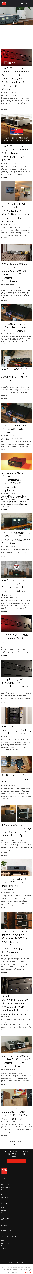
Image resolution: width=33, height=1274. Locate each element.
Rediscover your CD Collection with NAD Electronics (16, 327)
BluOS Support (5, 1243)
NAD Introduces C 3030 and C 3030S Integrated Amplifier (16, 538)
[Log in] (21, 3)
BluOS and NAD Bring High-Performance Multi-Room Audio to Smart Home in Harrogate (15, 212)
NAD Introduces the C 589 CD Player (14, 429)
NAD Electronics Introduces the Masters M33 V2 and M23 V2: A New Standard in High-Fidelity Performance (14, 942)
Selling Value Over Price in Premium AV (15, 779)
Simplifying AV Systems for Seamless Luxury (14, 682)
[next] (23, 1145)
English (3, 1272)
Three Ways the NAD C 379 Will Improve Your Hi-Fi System (16, 884)
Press (2, 1228)
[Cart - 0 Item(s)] (25, 4)
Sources (3, 1192)
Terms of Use (22, 1262)
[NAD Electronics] (4, 3)
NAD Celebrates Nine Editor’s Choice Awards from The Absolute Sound (16, 587)
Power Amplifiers (5, 1182)
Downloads (4, 1246)
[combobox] (4, 1272)
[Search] (18, 3)
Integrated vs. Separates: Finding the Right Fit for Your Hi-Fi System (16, 830)
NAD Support (5, 1240)
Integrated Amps (5, 1187)
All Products (4, 1197)
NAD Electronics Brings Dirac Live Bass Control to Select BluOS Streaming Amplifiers (15, 272)
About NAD (4, 1223)
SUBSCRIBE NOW (16, 1161)
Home (14, 44)
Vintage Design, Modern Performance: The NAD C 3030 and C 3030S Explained (15, 481)
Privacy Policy (28, 1272)
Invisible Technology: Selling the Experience (16, 730)
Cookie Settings (11, 1262)
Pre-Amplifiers (5, 1184)
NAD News (4, 1225)
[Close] (31, 1265)
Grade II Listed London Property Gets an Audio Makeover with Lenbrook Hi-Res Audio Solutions (14, 1004)
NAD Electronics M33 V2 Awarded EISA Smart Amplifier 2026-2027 (15, 153)
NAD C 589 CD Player (15, 443)
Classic (3, 1207)
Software (3, 1248)
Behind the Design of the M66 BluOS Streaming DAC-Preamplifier (16, 1061)
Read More (4, 109)
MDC (2, 1195)
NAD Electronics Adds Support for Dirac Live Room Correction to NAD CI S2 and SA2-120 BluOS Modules (16, 79)
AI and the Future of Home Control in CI (16, 638)
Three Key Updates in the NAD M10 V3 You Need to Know (15, 1113)
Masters (3, 1210)
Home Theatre (5, 1189)
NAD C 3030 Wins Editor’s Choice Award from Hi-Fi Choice (16, 375)
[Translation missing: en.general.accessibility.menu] (29, 3)
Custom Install (5, 1212)
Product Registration (7, 1230)
